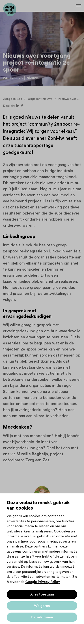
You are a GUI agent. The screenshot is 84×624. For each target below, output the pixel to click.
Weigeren (42, 606)
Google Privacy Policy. (42, 582)
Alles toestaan (42, 594)
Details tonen (42, 617)
